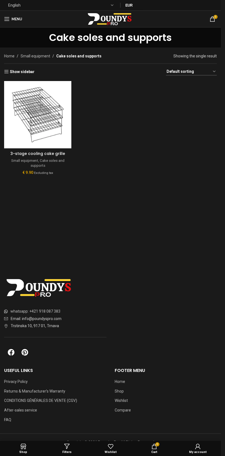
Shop (119, 391)
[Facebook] (11, 352)
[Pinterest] (25, 352)
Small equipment (35, 56)
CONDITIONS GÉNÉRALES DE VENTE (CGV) (40, 400)
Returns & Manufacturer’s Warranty (34, 391)
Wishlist (121, 400)
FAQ (7, 420)
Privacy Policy (16, 381)
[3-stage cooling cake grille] (37, 114)
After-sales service (20, 410)
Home (9, 56)
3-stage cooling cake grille (37, 153)
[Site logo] (110, 18)
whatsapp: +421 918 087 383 (35, 311)
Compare (123, 410)
